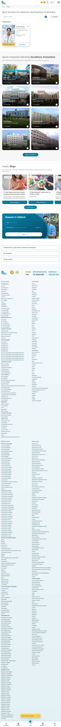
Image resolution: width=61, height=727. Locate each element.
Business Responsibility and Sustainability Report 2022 (12, 352)
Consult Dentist (4, 479)
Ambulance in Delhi (5, 680)
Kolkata (33, 380)
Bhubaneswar (35, 391)
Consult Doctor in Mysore (6, 525)
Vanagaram (34, 287)
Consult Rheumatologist (6, 472)
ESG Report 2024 (4, 347)
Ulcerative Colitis (4, 583)
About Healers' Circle (5, 420)
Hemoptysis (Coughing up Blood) (38, 556)
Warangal (34, 348)
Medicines (34, 609)
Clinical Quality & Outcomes (7, 424)
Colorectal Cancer (35, 488)
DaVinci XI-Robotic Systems (37, 580)
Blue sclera (34, 571)
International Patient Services (7, 716)
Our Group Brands (4, 293)
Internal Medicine (4, 603)
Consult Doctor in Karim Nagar (7, 505)
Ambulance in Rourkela (6, 711)
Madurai (33, 323)
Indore (33, 366)
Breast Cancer (4, 547)
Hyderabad (34, 334)
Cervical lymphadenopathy (37, 564)
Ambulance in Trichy (5, 713)
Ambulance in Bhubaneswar (7, 675)
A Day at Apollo (4, 300)
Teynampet (34, 289)
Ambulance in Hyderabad (6, 684)
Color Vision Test (35, 663)
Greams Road (35, 285)
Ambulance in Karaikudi (6, 689)
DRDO (33, 336)
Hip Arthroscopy (35, 546)
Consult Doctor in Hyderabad (7, 494)
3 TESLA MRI (34, 591)
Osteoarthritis (35, 506)
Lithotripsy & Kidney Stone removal (39, 539)
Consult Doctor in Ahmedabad (7, 507)
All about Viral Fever (36, 461)
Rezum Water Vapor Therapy (38, 598)
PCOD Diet (34, 472)
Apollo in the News (5, 404)
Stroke (2, 577)
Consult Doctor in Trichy (6, 534)
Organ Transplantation (5, 597)
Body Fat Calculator (36, 661)
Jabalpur (33, 398)
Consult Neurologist (5, 449)
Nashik (33, 373)
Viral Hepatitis (4, 584)
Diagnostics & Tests (36, 629)
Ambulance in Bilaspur (5, 677)
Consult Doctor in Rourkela (6, 532)
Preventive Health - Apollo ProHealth (8, 660)
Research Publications (5, 336)
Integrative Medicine (5, 612)
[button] (2, 189)
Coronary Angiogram (36, 636)
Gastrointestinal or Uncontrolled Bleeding (40, 573)
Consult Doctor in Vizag (6, 536)
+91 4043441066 (38, 274)
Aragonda (34, 328)
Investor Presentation (5, 382)
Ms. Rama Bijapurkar (5, 327)
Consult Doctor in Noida (6, 528)
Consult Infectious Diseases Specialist (9, 481)
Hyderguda (34, 339)
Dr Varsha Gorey (20, 26)
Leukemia (34, 503)
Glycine (33, 616)
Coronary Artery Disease (6, 552)
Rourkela (34, 395)
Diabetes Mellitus (35, 492)
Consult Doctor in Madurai (6, 523)
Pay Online (3, 718)
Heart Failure (3, 559)
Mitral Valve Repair (36, 544)
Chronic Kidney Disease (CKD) (38, 486)
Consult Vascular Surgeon (6, 467)
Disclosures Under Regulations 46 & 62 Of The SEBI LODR (13, 385)
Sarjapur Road (35, 319)
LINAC (33, 593)
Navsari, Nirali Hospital (36, 400)
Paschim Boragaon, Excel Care (38, 390)
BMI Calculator (35, 657)
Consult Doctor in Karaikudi (6, 518)
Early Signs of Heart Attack (37, 449)
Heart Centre (34, 303)
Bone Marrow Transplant (37, 481)
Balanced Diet (35, 458)
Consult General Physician (6, 458)
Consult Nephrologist (5, 454)
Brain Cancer (34, 483)
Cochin (33, 307)
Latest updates (4, 422)
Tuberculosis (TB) (4, 581)
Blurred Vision (4, 545)
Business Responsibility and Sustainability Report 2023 (12, 354)
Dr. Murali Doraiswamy (5, 325)
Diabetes (3, 554)
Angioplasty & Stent (36, 522)
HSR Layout (34, 314)
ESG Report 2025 (4, 349)
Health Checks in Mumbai (6, 650)
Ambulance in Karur (5, 691)
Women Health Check (5, 642)
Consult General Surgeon (6, 474)
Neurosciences (4, 592)
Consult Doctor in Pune (6, 503)
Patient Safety (4, 433)
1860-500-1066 (54, 274)
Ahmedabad (34, 375)
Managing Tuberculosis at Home (38, 454)
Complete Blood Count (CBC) (38, 648)
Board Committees (5, 363)
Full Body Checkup (5, 624)
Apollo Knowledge (4, 330)
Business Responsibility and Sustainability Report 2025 (12, 358)
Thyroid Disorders (4, 579)
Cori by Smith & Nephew (37, 586)
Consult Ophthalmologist (6, 471)
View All (2, 489)
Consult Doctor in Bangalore (7, 496)
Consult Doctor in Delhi (6, 501)
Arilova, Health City (36, 352)
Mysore (33, 321)
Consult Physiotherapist (6, 483)
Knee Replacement (36, 524)
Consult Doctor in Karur (6, 519)
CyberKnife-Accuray (36, 582)
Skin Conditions (35, 513)
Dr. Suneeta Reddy (5, 312)
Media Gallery (4, 409)
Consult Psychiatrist (5, 485)
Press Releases (4, 405)
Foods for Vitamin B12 (36, 463)
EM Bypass (34, 382)
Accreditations (4, 426)
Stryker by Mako (35, 587)
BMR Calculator (35, 659)
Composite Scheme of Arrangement (8, 394)
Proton (33, 305)
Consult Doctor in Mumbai (6, 498)
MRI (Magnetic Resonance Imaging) (39, 630)
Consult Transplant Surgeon (7, 487)
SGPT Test (34, 643)
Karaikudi (34, 332)
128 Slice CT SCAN (36, 600)
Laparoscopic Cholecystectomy (38, 533)
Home (3, 6)
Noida (33, 361)
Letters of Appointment (6, 372)
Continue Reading (14, 202)
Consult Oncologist (5, 453)
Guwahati (34, 386)
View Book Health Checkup (43, 724)
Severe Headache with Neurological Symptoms (41, 567)
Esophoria (34, 565)
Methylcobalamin (35, 620)
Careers (2, 302)
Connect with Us (4, 416)
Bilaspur (33, 393)
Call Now (23, 44)
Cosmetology (4, 608)
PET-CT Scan (34, 634)
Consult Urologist (4, 456)
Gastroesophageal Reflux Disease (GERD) (9, 557)
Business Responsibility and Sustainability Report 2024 (12, 356)
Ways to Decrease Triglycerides (38, 459)
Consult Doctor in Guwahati (6, 512)
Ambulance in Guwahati (6, 682)
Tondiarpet (34, 293)
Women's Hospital (35, 300)
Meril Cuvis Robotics (36, 584)
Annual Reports (4, 378)
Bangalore (34, 309)
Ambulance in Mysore (5, 702)
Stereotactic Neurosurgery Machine (39, 605)
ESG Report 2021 (4, 343)
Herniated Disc (4, 561)
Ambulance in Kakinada (6, 688)
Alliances (3, 296)
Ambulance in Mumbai (5, 700)
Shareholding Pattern (5, 387)
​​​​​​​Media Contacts (4, 411)
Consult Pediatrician (5, 462)
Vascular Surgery (4, 604)
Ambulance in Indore (5, 686)
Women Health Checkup (6, 621)
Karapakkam (34, 301)
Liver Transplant (35, 540)
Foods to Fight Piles (36, 467)
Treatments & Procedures (37, 521)
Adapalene (34, 611)
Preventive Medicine (5, 610)
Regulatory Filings (5, 383)
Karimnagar (34, 343)
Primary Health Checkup (6, 632)
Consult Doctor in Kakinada (6, 516)
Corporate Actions (5, 369)
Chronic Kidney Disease (6, 548)
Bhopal (33, 397)
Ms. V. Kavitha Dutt (5, 323)
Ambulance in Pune (5, 709)
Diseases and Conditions (37, 477)
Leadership (3, 291)
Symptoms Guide (35, 553)
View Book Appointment (6, 724)
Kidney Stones (4, 566)
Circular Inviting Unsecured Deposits (8, 392)
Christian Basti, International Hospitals (40, 388)
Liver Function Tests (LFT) (37, 647)
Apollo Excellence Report (6, 334)
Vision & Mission (4, 287)
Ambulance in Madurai (5, 698)
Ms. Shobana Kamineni (6, 313)
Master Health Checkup (6, 623)
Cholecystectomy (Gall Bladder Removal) (40, 531)
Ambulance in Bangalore (6, 673)
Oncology (3, 590)
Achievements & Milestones (7, 298)
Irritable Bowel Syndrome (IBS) (7, 565)
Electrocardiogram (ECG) (37, 639)
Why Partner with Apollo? (6, 415)
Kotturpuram (34, 294)
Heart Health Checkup (5, 619)
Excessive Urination (36, 558)
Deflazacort (34, 614)
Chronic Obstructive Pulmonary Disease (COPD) (11, 550)
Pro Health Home (4, 664)
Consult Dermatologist (5, 476)
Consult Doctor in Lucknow (6, 521)
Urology (2, 595)
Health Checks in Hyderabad (7, 628)
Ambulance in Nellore (5, 706)
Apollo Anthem (4, 289)
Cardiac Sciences (4, 588)
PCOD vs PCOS (35, 456)
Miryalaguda (34, 345)
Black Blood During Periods (37, 465)
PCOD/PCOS (3, 572)
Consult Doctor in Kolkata (6, 500)
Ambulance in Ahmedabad (6, 671)
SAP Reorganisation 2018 (6, 398)
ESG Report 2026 (4, 351)
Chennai (33, 283)
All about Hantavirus (36, 474)
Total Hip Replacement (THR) (38, 547)
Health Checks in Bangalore (7, 639)
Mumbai (33, 368)
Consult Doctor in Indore (6, 514)
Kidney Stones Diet (36, 452)
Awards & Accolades (5, 295)
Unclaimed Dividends (5, 391)
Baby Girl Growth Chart (36, 445)
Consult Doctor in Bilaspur (6, 510)
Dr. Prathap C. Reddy (5, 308)
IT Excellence (4, 427)
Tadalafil (33, 623)
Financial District (35, 337)
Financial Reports (4, 376)
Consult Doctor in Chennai (6, 492)
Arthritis (2, 539)
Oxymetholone (35, 621)
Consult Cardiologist (5, 445)
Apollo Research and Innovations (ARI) (9, 332)
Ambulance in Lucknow (6, 697)
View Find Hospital (18, 724)
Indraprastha (34, 359)
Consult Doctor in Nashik (6, 526)
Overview (3, 286)
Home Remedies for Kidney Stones (39, 450)
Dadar (33, 370)
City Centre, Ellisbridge (36, 377)
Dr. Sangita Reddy (4, 315)
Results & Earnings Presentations (8, 380)
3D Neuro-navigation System (38, 589)
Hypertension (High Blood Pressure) (8, 563)
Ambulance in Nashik (5, 704)
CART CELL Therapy (36, 530)
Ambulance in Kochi (5, 693)
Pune (33, 372)
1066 (48, 3)
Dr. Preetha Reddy (4, 310)
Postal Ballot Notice (5, 371)
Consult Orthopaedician (6, 447)
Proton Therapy (35, 549)
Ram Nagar (34, 354)
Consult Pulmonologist (6, 460)
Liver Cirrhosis (35, 504)
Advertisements (4, 396)
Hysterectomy (35, 535)
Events (2, 407)
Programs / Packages (5, 662)
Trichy (33, 330)
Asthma (2, 541)
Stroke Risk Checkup (5, 646)
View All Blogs (29, 207)
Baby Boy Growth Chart (36, 447)
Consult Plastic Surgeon (6, 469)
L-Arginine (34, 618)
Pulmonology (4, 599)
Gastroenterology (4, 594)
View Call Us (55, 724)
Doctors (8, 6)
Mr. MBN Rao (3, 319)
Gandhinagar (34, 379)
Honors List (3, 338)
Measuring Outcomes (5, 431)
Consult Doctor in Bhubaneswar (7, 509)
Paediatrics (3, 606)
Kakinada (34, 355)
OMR (33, 291)
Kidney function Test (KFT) (37, 650)
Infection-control (4, 429)
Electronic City (35, 312)
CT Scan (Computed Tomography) (39, 632)
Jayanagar (34, 316)
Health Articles (35, 443)
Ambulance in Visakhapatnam (7, 715)
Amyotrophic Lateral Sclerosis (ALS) (39, 479)
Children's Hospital (36, 298)
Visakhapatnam (35, 350)
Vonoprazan (34, 625)
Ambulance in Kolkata (5, 695)
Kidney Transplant (35, 537)
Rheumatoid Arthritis (5, 575)
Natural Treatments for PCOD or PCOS (39, 470)
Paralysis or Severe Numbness (38, 562)
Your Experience (4, 668)
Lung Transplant (35, 542)
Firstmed (34, 296)
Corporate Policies (5, 365)
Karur (33, 325)
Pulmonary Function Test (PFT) (38, 645)
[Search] (44, 2)
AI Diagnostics (35, 603)
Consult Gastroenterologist (6, 451)
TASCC (2, 435)
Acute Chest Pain (35, 555)
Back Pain (3, 543)
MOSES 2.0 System (36, 596)
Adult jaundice (35, 574)
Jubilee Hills (34, 341)
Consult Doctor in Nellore (6, 530)
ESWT (33, 602)
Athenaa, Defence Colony (37, 363)
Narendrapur (34, 384)
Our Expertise (4, 666)
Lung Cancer (3, 568)
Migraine (3, 570)
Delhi (33, 357)
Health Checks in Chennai (6, 617)
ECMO (33, 594)
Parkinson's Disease (5, 573)
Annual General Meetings (6, 367)
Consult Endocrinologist (6, 478)
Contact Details (4, 400)
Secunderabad (35, 346)
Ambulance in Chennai (5, 679)
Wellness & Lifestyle (36, 652)
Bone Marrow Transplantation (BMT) (39, 526)
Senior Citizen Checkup (6, 626)
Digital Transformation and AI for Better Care (10, 437)
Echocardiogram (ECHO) (37, 638)
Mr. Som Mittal (4, 321)
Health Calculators (36, 656)
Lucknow (34, 364)
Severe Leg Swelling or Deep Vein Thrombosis (41, 569)
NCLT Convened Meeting (6, 389)
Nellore (33, 327)
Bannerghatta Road (36, 310)
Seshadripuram (35, 318)
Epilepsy (3, 556)
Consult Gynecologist (5, 463)
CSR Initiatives (4, 342)
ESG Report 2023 (4, 345)
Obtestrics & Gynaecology (6, 601)
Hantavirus (34, 495)
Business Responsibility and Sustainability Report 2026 (12, 360)
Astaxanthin (34, 612)
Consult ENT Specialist (5, 465)
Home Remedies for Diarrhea (38, 468)
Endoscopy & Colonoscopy (37, 641)
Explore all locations (30, 154)
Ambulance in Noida (5, 707)
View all (33, 476)
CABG (33, 528)
